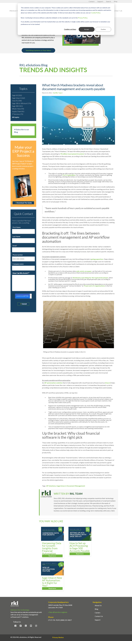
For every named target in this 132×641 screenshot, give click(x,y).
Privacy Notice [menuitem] (58, 637)
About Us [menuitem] (98, 605)
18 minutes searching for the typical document (90, 278)
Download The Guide (24, 203)
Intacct (107, 383)
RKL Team (76, 493)
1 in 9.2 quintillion (68, 175)
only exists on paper (84, 271)
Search (108, 1)
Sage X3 (17, 95)
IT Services (17, 114)
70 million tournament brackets (72, 154)
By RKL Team (57, 93)
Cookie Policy (95, 13)
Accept (86, 29)
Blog (115, 1)
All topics (15, 117)
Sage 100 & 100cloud (21, 103)
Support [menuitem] (97, 620)
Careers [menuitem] (97, 613)
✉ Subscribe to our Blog (21, 130)
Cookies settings (70, 29)
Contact (92, 1)
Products (15, 11)
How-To (17, 101)
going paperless (97, 259)
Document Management (76, 486)
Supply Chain (18, 111)
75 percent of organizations (94, 286)
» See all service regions (57, 612)
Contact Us (116, 11)
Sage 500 (17, 106)
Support (100, 1)
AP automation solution (53, 383)
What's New (18, 109)
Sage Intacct (18, 98)
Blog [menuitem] (96, 609)
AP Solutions (51, 486)
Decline (103, 29)
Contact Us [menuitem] (99, 616)
